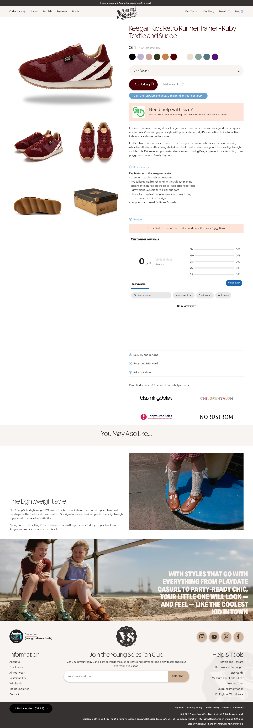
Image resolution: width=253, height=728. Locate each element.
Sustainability (17, 678)
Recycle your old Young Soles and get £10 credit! (126, 3)
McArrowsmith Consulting (228, 724)
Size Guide (237, 672)
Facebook (239, 637)
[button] (215, 249)
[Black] (132, 57)
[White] (182, 57)
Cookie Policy (212, 707)
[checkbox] (223, 295)
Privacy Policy (194, 707)
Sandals (47, 11)
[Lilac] (140, 57)
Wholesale (15, 683)
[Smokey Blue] (206, 57)
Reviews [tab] (140, 284)
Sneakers (62, 11)
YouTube (214, 637)
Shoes (34, 11)
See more (31, 634)
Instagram (202, 637)
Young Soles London (126, 13)
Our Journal (16, 667)
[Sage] (198, 57)
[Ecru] (190, 57)
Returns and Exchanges (229, 667)
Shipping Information (231, 689)
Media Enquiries (19, 689)
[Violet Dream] (215, 57)
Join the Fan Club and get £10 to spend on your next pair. (168, 95)
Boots (76, 11)
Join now (177, 676)
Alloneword (202, 724)
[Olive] (157, 57)
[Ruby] (173, 57)
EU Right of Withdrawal (229, 694)
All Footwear (17, 672)
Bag (237, 11)
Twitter (226, 637)
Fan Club (190, 11)
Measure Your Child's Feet (228, 678)
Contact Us (16, 694)
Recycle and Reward (231, 661)
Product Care (235, 683)
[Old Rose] (149, 57)
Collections (16, 11)
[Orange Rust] (165, 57)
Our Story (208, 11)
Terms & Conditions (233, 707)
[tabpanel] (186, 318)
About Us (14, 661)
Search (223, 11)
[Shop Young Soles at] (156, 398)
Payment (180, 707)
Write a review (234, 283)
